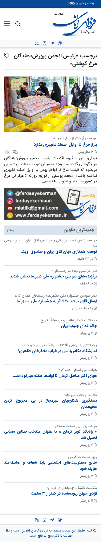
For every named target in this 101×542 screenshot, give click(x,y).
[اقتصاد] (6, 152)
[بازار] (15, 152)
